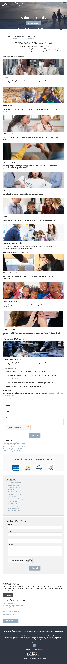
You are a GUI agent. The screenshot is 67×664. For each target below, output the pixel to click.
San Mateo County (14, 492)
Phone (8, 405)
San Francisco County (15, 499)
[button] (4, 467)
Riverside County (14, 487)
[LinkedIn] (35, 646)
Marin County (13, 501)
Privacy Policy (35, 658)
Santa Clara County (14, 483)
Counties (10, 479)
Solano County (13, 506)
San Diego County (14, 485)
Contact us (8, 595)
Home (10, 36)
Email (8, 411)
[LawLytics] (33, 654)
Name (8, 399)
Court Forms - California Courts (14, 443)
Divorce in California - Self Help (14, 447)
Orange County (13, 496)
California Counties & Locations (25, 36)
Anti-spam (43, 658)
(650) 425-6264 (34, 23)
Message (9, 418)
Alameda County (13, 503)
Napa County (12, 489)
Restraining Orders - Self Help (14, 449)
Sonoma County (13, 508)
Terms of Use (27, 658)
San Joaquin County (14, 510)
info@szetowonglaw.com (37, 637)
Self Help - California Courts (13, 445)
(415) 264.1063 (24, 637)
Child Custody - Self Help (12, 451)
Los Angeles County (15, 494)
